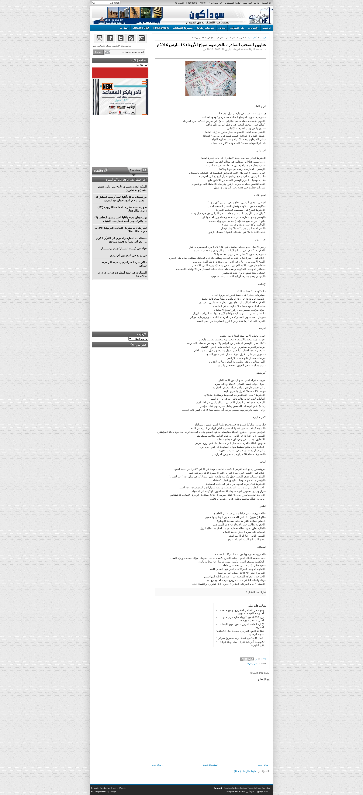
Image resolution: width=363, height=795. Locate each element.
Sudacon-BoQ (141, 27)
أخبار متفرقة (252, 37)
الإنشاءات (253, 27)
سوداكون (250, 791)
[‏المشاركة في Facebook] (242, 659)
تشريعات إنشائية (205, 27)
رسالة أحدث (263, 765)
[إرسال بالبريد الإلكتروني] (252, 659)
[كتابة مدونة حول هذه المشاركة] (249, 659)
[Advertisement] (183, 626)
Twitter (202, 2)
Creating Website (232, 788)
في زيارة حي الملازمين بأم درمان (128, 255)
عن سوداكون (215, 2)
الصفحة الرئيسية (210, 765)
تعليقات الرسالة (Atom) (245, 771)
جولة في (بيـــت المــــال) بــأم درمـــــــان (123, 248)
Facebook (191, 2)
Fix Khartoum (161, 27)
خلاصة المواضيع (251, 2)
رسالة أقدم (157, 765)
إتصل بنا (179, 2)
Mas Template (264, 788)
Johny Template (248, 788)
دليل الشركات (237, 27)
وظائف (221, 27)
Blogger (113, 791)
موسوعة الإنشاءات (183, 27)
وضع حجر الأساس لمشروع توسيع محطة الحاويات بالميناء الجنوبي (242, 612)
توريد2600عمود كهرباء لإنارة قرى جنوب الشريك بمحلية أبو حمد (242, 619)
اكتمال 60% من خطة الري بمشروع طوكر (241, 637)
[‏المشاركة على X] (245, 659)
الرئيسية (266, 2)
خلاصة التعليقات (233, 2)
